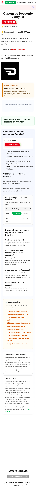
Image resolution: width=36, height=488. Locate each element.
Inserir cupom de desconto (19, 484)
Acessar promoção (18, 50)
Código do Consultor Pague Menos (19, 323)
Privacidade (19, 485)
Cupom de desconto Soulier (16, 326)
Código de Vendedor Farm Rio (17, 335)
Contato (9, 484)
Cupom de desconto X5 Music (17, 311)
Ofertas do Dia (21, 2)
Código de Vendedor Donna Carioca (19, 332)
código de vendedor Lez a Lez (17, 344)
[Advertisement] (18, 438)
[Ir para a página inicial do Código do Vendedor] (3, 2)
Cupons (30, 2)
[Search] (33, 7)
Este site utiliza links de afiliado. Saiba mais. (18, 482)
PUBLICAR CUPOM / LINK (18, 476)
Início (4, 484)
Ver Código (17, 213)
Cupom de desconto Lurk (15, 329)
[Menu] (2, 7)
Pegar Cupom (10, 2)
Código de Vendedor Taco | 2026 (17, 314)
